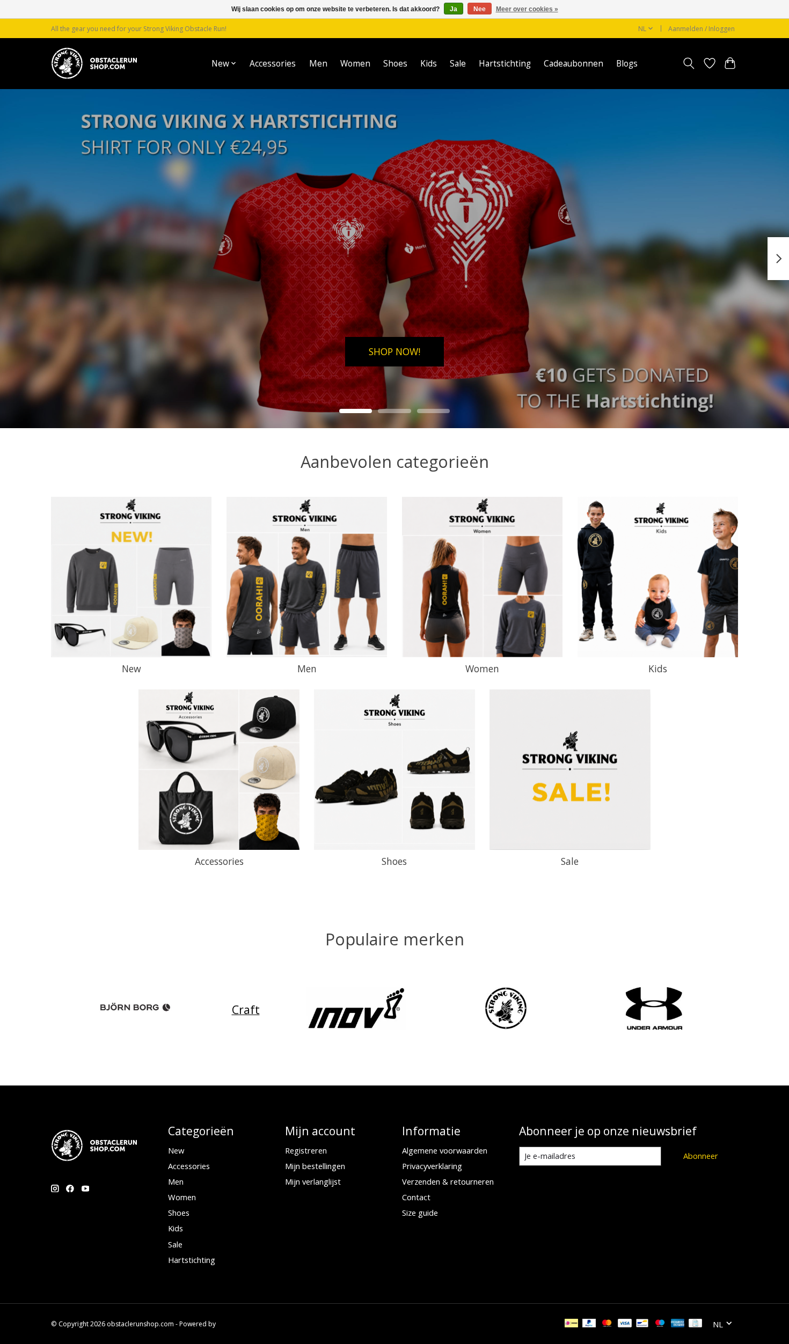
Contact (416, 1197)
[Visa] (625, 1324)
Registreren (306, 1150)
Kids (428, 63)
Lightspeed (234, 1323)
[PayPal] (589, 1324)
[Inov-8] (356, 1009)
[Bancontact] (642, 1324)
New (131, 668)
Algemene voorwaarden (444, 1150)
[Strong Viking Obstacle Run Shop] (94, 63)
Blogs (627, 63)
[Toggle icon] (689, 63)
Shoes (395, 63)
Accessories (273, 63)
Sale (458, 63)
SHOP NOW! (394, 350)
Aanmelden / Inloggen (701, 28)
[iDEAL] (571, 1324)
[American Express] (678, 1324)
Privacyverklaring (432, 1166)
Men (318, 63)
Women (355, 63)
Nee (479, 9)
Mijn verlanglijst (313, 1181)
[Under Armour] (654, 1009)
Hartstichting (505, 63)
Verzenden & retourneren (448, 1181)
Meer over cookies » (527, 9)
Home (187, 63)
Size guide (420, 1212)
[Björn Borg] (135, 1009)
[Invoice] (695, 1324)
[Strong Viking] (505, 1009)
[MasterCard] (607, 1324)
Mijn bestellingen (315, 1166)
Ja (453, 9)
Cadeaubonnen (573, 63)
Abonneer (700, 1155)
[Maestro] (660, 1324)
